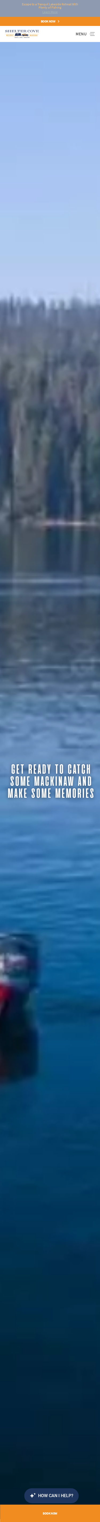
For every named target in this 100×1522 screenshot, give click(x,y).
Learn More (50, 12)
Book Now (48, 21)
